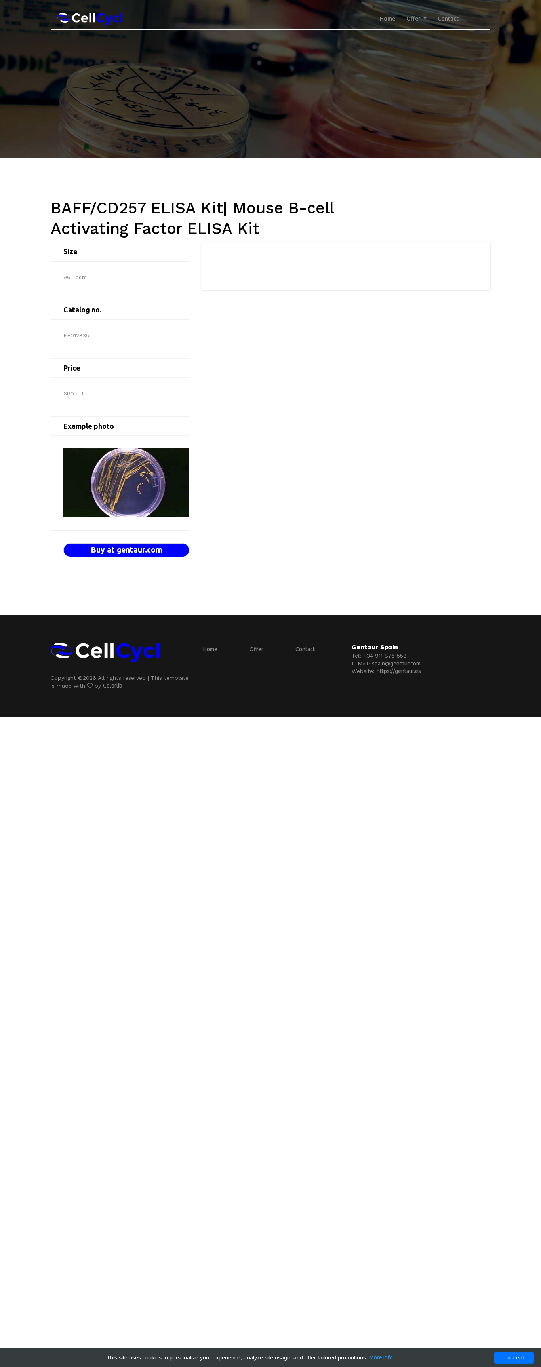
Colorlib (112, 686)
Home (387, 18)
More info (381, 1357)
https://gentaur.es (399, 671)
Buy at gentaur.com (126, 550)
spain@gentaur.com (396, 663)
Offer (256, 649)
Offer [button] (414, 18)
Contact (448, 18)
